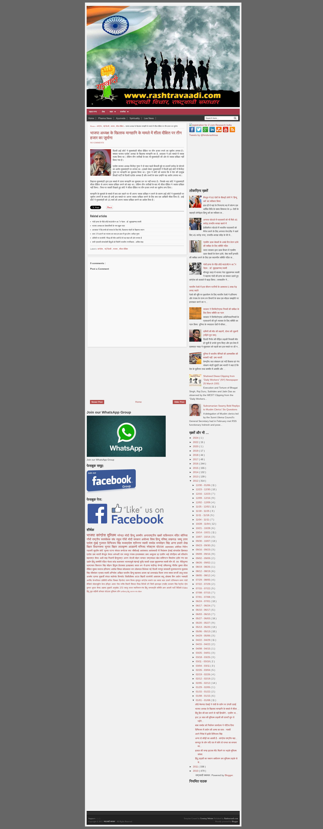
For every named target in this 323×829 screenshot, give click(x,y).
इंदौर (178, 558)
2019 (196, 450)
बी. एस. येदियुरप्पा (180, 561)
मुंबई (96, 543)
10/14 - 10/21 (203, 532)
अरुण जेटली (129, 558)
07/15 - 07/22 (203, 588)
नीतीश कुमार (178, 565)
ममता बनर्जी (174, 572)
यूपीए (142, 561)
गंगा (183, 558)
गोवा (119, 584)
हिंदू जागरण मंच (132, 592)
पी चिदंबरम (163, 550)
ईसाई (170, 550)
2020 (196, 446)
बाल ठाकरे (166, 580)
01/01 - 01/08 (203, 700)
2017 (196, 459)
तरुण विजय (131, 580)
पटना (112, 550)
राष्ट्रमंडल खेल (153, 558)
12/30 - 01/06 (203, 485)
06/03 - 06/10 (203, 614)
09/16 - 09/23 (203, 549)
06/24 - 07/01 (203, 601)
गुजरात (103, 543)
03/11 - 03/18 (203, 661)
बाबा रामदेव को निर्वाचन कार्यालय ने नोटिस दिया (214, 725)
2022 (196, 442)
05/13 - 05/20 (203, 627)
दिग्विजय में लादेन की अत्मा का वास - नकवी (213, 729)
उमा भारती (97, 554)
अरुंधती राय (118, 554)
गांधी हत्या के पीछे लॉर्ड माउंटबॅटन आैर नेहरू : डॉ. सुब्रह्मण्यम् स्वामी (116, 222)
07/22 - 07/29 (203, 584)
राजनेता (123, 111)
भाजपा (113, 126)
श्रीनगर (137, 543)
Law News (149, 118)
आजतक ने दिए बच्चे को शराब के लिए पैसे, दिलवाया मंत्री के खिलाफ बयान (118, 230)
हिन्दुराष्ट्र (119, 558)
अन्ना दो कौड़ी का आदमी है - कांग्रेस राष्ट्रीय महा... (216, 738)
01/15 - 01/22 (203, 691)
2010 (196, 770)
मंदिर (177, 535)
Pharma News (105, 118)
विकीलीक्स (130, 576)
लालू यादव (183, 572)
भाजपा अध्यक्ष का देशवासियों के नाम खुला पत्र (108, 226)
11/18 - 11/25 (203, 511)
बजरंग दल (152, 580)
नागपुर (161, 569)
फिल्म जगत (164, 572)
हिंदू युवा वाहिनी (93, 591)
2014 (196, 472)
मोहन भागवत (141, 558)
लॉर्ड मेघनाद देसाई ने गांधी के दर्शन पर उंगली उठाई (215, 704)
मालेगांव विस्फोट (118, 576)
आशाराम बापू (159, 576)
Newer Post (97, 402)
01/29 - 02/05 (203, 687)
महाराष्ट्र (91, 558)
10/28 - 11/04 (203, 523)
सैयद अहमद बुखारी (105, 588)
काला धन (139, 565)
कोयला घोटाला (105, 591)
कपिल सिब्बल (113, 580)
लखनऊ (172, 539)
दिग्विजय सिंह (114, 543)
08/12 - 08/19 (203, 571)
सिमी (152, 584)
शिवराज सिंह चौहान (104, 565)
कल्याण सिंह (173, 584)
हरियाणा (107, 569)
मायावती (167, 569)
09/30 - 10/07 (203, 541)
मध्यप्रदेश (127, 543)
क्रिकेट (122, 580)
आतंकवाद (144, 550)
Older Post (179, 402)
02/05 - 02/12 (203, 683)
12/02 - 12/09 (203, 502)
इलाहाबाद (130, 565)
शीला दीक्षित (120, 126)
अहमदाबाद (170, 547)
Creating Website (206, 818)
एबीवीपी (104, 580)
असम (114, 584)
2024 (196, 437)
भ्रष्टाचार (91, 565)
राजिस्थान (175, 580)
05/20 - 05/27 (203, 622)
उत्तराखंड (154, 572)
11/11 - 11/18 (203, 515)
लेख (103, 111)
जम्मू (180, 539)
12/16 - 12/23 (203, 493)
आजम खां (145, 572)
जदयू (126, 588)
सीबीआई (136, 550)
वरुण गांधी (184, 580)
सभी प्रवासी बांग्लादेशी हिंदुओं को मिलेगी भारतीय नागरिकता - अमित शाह (117, 242)
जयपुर (127, 554)
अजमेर (90, 576)
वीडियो (90, 584)
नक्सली (185, 576)
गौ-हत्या (147, 565)
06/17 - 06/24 (203, 605)
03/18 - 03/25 (203, 657)
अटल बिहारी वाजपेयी (144, 576)
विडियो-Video (182, 588)
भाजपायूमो (129, 561)
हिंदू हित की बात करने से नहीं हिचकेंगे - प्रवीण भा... (216, 713)
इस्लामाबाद (140, 554)
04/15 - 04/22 (203, 644)
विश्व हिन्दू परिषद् (159, 539)
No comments (97, 143)
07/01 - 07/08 (203, 597)
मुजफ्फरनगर (176, 569)
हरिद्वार (109, 584)
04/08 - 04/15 (203, 648)
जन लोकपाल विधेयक (140, 569)
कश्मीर (140, 535)
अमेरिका (179, 547)
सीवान (140, 592)
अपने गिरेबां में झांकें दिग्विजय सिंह (208, 734)
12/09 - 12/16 (203, 498)
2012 (196, 480)
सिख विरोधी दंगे (143, 584)
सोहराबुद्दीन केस (99, 584)
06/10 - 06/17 (203, 609)
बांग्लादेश (177, 550)
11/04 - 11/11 (203, 519)
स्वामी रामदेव (149, 543)
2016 (196, 463)
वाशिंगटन (164, 558)
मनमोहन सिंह (163, 543)
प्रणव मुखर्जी (99, 576)
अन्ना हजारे (177, 543)
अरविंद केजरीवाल (94, 580)
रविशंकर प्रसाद (97, 572)
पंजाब (132, 554)
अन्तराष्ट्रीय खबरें (153, 535)
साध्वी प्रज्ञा (150, 561)
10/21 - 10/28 (203, 528)
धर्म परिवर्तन (183, 554)
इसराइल (158, 584)
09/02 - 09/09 (203, 558)
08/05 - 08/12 (203, 575)
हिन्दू (133, 535)
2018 (196, 455)
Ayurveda (120, 118)
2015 (196, 468)
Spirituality (135, 118)
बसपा (159, 580)
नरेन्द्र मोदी (123, 535)
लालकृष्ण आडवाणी (128, 546)
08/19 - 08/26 (203, 566)
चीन (171, 561)
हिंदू (93, 561)
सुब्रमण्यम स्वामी (162, 561)
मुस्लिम (112, 535)
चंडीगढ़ (154, 565)
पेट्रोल (181, 584)
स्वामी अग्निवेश (110, 572)
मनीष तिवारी (126, 584)
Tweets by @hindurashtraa (203, 135)
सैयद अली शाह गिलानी (105, 558)
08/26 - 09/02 (203, 562)
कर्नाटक (124, 550)
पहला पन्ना (93, 111)
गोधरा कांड (112, 561)
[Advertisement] (115, 371)
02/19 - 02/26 (203, 674)
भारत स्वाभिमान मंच (137, 588)
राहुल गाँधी (122, 539)
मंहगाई (137, 561)
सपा (130, 550)
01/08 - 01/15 (203, 695)
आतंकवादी (153, 550)
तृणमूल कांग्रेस (141, 580)
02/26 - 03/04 (203, 670)
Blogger (229, 775)
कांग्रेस (99, 126)
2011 (196, 766)
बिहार (115, 546)
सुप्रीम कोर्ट (98, 550)
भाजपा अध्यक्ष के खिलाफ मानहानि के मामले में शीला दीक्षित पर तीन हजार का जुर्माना (136, 135)
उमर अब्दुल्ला (151, 554)
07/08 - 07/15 (203, 592)
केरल (110, 554)
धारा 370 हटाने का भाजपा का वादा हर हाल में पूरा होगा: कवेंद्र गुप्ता (115, 234)
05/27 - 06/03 (203, 618)
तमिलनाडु (167, 565)
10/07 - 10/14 (203, 536)
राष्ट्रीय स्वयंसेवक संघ (104, 539)
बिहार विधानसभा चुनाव (99, 546)
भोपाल (118, 550)
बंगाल (108, 576)
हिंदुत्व (115, 565)
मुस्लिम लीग (116, 591)
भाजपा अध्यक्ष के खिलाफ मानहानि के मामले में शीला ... (217, 708)
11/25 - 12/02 (203, 506)
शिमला (134, 584)
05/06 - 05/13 (203, 631)
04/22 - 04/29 (203, 640)
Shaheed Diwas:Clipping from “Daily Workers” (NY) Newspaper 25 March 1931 (220, 380)
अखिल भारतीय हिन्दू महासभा (129, 572)
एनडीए (165, 584)
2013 (196, 476)
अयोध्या (145, 539)
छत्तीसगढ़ (124, 592)
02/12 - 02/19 (203, 678)
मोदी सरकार (135, 539)
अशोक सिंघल (117, 569)
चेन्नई (160, 565)
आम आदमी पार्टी (169, 588)
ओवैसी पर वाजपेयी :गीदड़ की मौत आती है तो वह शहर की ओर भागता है (117, 238)
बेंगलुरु (105, 554)
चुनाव (107, 550)
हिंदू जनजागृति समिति (154, 588)
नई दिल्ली (106, 126)
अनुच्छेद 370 (118, 588)
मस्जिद (142, 546)
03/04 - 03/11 (203, 665)
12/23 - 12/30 (203, 489)
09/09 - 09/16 (203, 554)
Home (91, 118)
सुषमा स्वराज (98, 569)
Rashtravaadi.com (231, 818)
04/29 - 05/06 (203, 635)
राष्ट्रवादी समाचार (109, 821)
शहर (111, 111)
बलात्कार (121, 561)
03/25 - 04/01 (203, 652)
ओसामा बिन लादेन (173, 576)
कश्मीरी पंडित (101, 561)
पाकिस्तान (168, 535)
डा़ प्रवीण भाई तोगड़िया (167, 554)
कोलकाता (127, 569)
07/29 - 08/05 (203, 579)
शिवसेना (172, 558)
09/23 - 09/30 (203, 545)
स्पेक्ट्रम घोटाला (156, 546)
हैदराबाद (122, 565)
